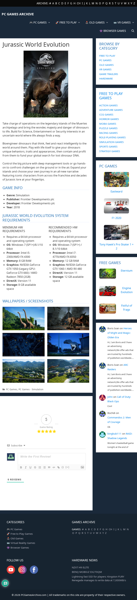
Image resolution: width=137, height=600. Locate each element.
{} (63, 467)
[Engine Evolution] (107, 294)
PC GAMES (105, 60)
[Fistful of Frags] (107, 311)
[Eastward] (116, 185)
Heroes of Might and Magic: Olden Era (119, 333)
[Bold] (21, 467)
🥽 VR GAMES (122, 22)
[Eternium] (107, 276)
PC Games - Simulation (31, 389)
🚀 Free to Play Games (20, 533)
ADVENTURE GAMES (111, 109)
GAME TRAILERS (108, 74)
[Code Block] (53, 467)
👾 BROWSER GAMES (112, 31)
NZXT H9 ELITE (80, 567)
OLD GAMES (106, 64)
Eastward (116, 191)
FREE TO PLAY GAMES (111, 95)
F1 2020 (116, 218)
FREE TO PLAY (107, 55)
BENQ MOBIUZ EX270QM (87, 572)
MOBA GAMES (107, 123)
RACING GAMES (108, 132)
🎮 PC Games (14, 529)
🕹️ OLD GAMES (95, 22)
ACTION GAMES (108, 105)
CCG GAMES (106, 114)
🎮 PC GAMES (38, 22)
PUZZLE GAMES (108, 128)
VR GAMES (105, 69)
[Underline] (30, 467)
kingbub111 (114, 433)
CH (79, 3)
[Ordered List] (39, 467)
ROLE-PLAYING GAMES (112, 137)
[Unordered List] (44, 467)
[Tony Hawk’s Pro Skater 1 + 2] (116, 238)
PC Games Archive (18, 14)
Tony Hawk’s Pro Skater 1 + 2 (116, 246)
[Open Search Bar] (132, 31)
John (110, 396)
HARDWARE (106, 78)
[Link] (58, 467)
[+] (67, 467)
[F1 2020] (116, 211)
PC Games (11, 389)
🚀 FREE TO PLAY (66, 22)
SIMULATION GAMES (111, 142)
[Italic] (25, 467)
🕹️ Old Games (15, 538)
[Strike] (35, 467)
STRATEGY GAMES (109, 151)
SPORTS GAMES (108, 146)
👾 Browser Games (18, 547)
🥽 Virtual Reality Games (21, 543)
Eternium (126, 270)
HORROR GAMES (109, 119)
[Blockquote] (49, 467)
